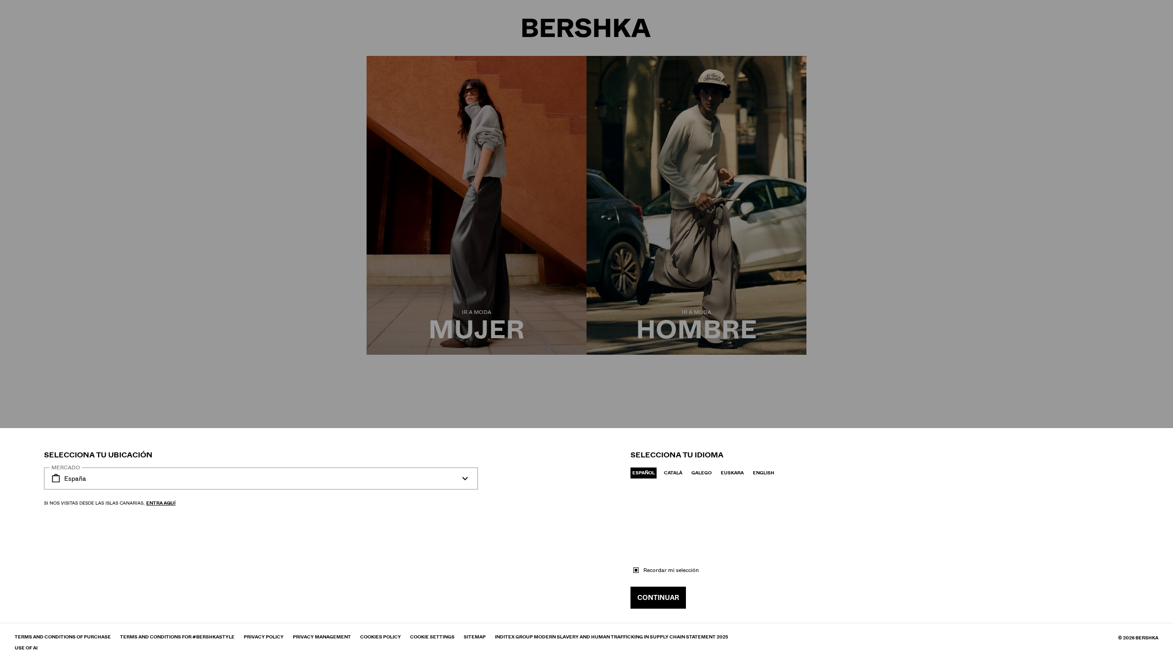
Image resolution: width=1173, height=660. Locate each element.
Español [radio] (643, 472)
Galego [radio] (701, 472)
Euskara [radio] (732, 472)
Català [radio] (673, 472)
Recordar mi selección (671, 570)
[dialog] (586, 330)
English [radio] (763, 472)
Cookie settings (432, 637)
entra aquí (160, 503)
